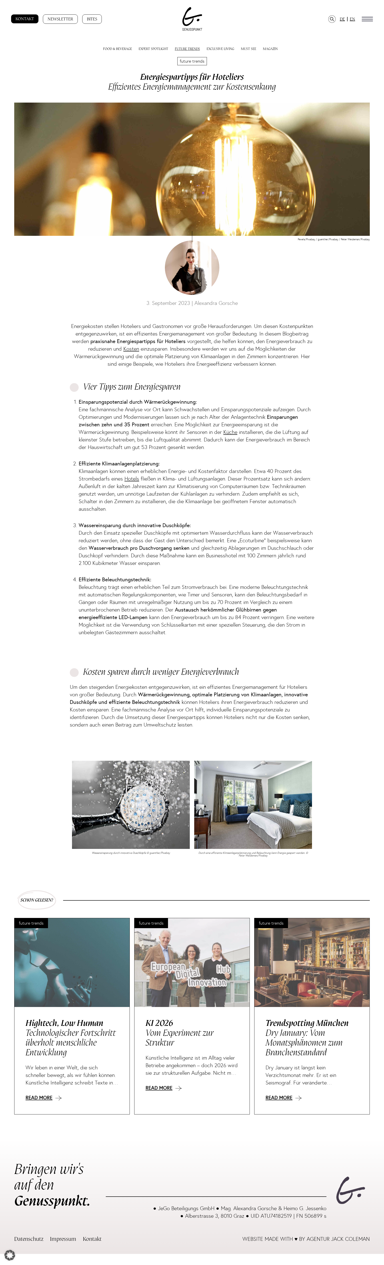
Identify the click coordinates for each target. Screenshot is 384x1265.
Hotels (131, 478)
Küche (230, 432)
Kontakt (25, 19)
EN (352, 19)
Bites (92, 19)
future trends (192, 61)
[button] (367, 19)
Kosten (131, 349)
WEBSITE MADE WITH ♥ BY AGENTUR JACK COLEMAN (306, 1239)
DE (342, 19)
